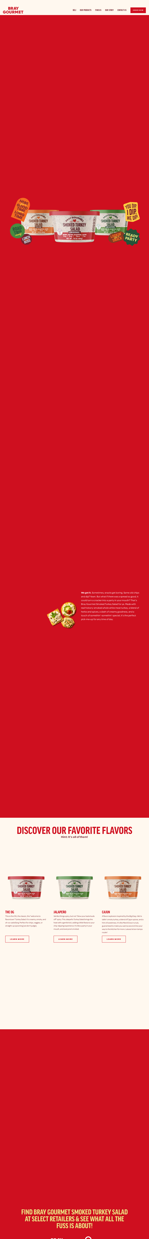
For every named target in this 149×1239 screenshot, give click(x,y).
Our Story (109, 10)
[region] (74, 905)
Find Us (98, 10)
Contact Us (121, 10)
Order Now (138, 10)
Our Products (86, 10)
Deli (74, 10)
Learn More (17, 939)
